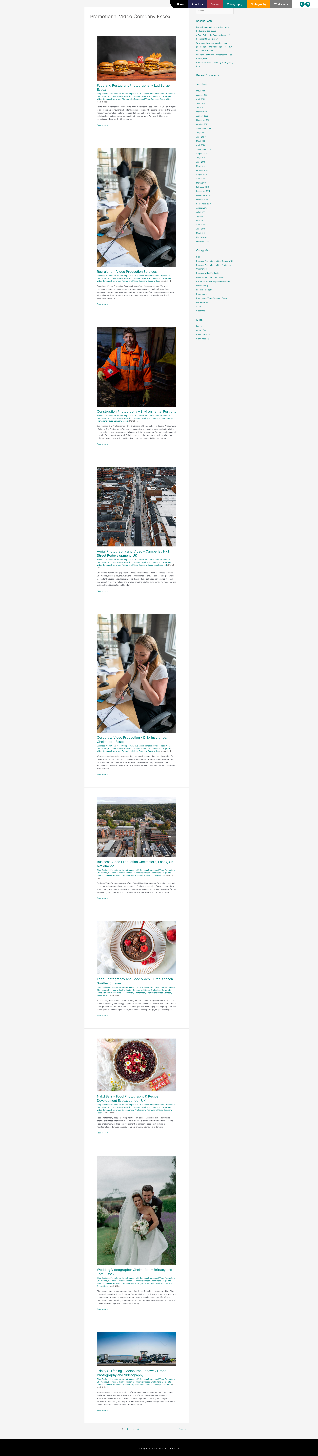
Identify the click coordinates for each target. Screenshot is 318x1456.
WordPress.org (202, 339)
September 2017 (203, 204)
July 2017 (200, 212)
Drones (215, 4)
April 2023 (200, 99)
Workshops (281, 4)
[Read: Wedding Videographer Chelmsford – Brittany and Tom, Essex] (136, 1210)
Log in (199, 326)
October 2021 (202, 124)
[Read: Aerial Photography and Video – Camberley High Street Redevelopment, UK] (136, 506)
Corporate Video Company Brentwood (213, 281)
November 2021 (203, 120)
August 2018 (201, 174)
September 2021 (203, 128)
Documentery (128, 875)
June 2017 (200, 216)
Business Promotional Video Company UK (120, 93)
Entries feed (201, 330)
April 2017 (200, 224)
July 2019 (200, 158)
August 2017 (201, 208)
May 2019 (200, 166)
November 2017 (203, 195)
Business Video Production (120, 96)
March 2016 (201, 237)
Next (182, 1429)
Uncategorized (160, 565)
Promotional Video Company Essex (149, 99)
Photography (258, 4)
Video (168, 99)
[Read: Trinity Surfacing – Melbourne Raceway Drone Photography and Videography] (136, 1349)
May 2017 (200, 220)
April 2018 (200, 178)
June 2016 (200, 229)
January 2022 (202, 116)
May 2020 (200, 141)
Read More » (102, 125)
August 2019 (201, 153)
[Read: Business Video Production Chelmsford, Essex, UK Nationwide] (136, 827)
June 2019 (200, 162)
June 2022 (201, 107)
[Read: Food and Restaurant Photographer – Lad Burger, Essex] (136, 58)
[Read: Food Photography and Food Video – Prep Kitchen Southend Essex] (136, 947)
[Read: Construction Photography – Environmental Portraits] (136, 367)
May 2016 (200, 233)
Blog (99, 93)
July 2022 (200, 103)
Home (180, 4)
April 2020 (200, 145)
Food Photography (204, 290)
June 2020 (201, 137)
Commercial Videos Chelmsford (147, 96)
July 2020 (200, 132)
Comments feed (203, 334)
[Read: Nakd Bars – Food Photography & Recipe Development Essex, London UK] (136, 1065)
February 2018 (202, 187)
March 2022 (201, 112)
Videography (235, 4)
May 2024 (200, 91)
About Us (197, 4)
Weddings (200, 311)
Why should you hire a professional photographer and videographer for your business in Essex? (214, 47)
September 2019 (203, 149)
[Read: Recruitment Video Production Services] (136, 207)
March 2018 (201, 183)
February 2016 (202, 241)
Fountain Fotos (165, 1448)
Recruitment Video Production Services (127, 271)
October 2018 (202, 170)
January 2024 (202, 95)
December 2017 (203, 191)
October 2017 (202, 199)
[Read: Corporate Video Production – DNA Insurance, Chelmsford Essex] (136, 673)
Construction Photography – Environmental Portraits (136, 411)
